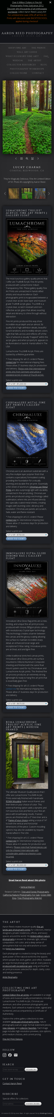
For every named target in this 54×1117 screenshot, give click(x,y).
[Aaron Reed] (27, 35)
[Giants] (14, 197)
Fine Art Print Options (13, 1039)
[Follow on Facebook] (10, 1054)
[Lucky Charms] (27, 197)
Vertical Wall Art (28, 887)
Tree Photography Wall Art (29, 898)
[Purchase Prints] (32, 159)
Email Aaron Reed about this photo (27, 880)
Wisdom (18, 60)
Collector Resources (21, 64)
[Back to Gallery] (21, 159)
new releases (9, 1028)
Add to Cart (16, 388)
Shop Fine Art (17, 47)
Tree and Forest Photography (35, 891)
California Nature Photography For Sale (21, 894)
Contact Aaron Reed (12, 1083)
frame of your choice (18, 820)
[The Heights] (40, 197)
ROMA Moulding (13, 801)
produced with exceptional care (17, 966)
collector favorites (28, 1028)
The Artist (34, 60)
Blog (44, 64)
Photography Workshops (27, 68)
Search (31, 1069)
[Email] (16, 1054)
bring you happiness (15, 948)
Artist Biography (10, 977)
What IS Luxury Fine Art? (22, 56)
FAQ (46, 56)
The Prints (38, 47)
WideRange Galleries (46, 1113)
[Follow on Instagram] (5, 1054)
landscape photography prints (25, 1021)
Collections (18, 73)
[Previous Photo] (16, 159)
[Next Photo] (38, 159)
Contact (38, 73)
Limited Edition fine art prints (16, 994)
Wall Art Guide (27, 52)
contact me (11, 520)
